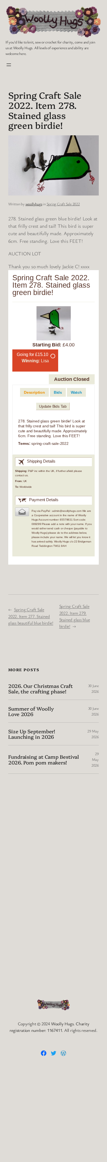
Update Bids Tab (53, 406)
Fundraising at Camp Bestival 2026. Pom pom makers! (43, 759)
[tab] (34, 392)
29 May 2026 (95, 759)
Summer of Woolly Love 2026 (31, 711)
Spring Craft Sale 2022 (63, 203)
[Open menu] (8, 65)
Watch (76, 392)
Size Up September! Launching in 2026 (31, 734)
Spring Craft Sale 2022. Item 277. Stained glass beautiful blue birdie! (30, 616)
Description (34, 392)
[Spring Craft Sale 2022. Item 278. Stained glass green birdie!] (53, 324)
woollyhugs (34, 203)
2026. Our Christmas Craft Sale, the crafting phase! (40, 688)
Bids (58, 392)
